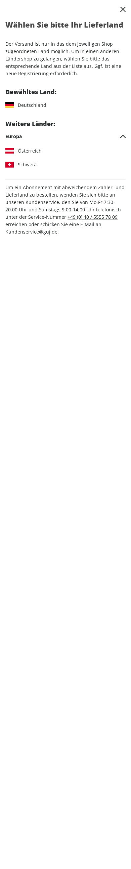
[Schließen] (123, 9)
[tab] (65, 136)
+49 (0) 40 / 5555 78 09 (93, 217)
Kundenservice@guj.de (31, 232)
